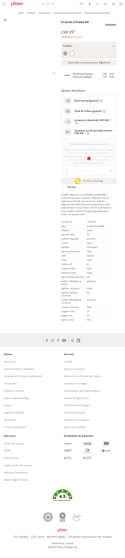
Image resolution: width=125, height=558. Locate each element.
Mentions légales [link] (56, 536)
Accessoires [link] (45, 13)
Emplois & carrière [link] (14, 391)
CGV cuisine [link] (37, 536)
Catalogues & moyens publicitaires (23, 376)
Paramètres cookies (62, 543)
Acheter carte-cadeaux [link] (77, 420)
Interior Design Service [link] (76, 398)
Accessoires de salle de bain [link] (68, 13)
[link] (89, 4)
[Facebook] (47, 340)
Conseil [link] (68, 361)
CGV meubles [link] (20, 536)
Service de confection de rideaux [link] (82, 376)
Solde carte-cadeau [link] (75, 427)
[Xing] (72, 340)
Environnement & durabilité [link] (19, 369)
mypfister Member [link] (14, 412)
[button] (62, 497)
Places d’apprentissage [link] (16, 398)
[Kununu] (78, 340)
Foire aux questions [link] (74, 412)
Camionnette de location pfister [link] (82, 391)
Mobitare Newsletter (16, 472)
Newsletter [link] (10, 420)
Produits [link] (31, 13)
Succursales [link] (10, 383)
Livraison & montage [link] (75, 383)
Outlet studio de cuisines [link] (18, 465)
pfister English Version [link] (16, 480)
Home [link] (21, 13)
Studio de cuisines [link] (14, 443)
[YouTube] (64, 340)
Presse (7, 405)
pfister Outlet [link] (11, 458)
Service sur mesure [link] (74, 369)
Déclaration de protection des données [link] (90, 536)
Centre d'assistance (15, 427)
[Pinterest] (58, 340)
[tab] (87, 188)
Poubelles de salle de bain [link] (97, 13)
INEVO (7, 450)
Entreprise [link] (9, 361)
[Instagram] (52, 340)
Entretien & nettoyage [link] (76, 405)
